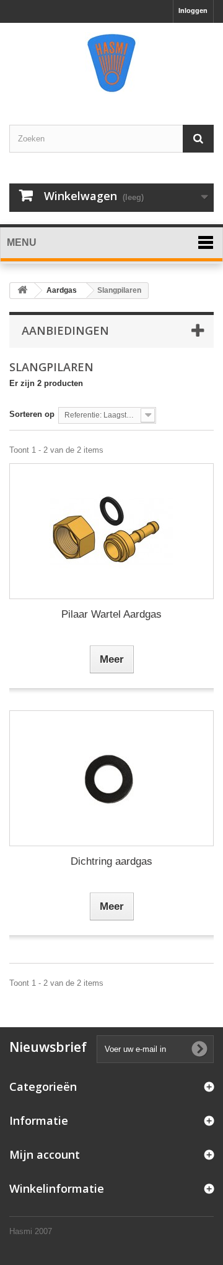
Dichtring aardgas (111, 861)
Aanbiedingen (65, 330)
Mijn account (44, 1154)
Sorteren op (32, 414)
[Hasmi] (111, 63)
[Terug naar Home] (22, 290)
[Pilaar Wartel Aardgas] (111, 531)
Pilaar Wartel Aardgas (111, 614)
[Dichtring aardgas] (111, 778)
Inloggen (193, 10)
